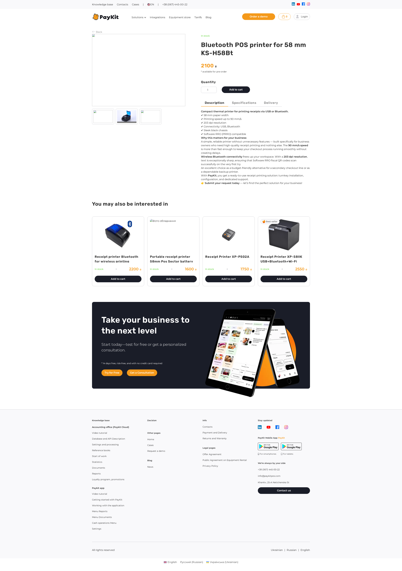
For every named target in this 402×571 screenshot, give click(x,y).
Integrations (157, 17)
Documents (98, 467)
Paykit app (98, 488)
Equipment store (180, 17)
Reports (96, 473)
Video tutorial (99, 433)
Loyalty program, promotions (108, 479)
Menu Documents (102, 517)
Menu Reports (99, 511)
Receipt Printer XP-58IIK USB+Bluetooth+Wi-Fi (281, 259)
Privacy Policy (210, 465)
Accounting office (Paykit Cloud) (110, 427)
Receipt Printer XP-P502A (227, 257)
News (150, 466)
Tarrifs (198, 17)
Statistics (97, 462)
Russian (292, 550)
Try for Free (112, 372)
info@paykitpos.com (269, 476)
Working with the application (108, 505)
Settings (96, 528)
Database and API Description (108, 438)
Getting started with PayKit (107, 499)
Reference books (101, 450)
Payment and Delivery (215, 432)
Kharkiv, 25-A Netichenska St (273, 482)
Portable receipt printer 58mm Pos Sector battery (171, 259)
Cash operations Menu (104, 523)
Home (150, 439)
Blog (208, 17)
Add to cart (235, 89)
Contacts (122, 4)
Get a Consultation (142, 372)
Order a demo (259, 16)
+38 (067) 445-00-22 (174, 4)
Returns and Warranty (215, 438)
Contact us (284, 490)
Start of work (99, 456)
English (305, 550)
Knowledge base (102, 4)
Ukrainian (277, 550)
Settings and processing (105, 444)
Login (304, 16)
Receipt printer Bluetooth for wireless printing (116, 259)
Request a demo (156, 451)
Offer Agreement (212, 454)
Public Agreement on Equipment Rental (225, 460)
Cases (135, 4)
